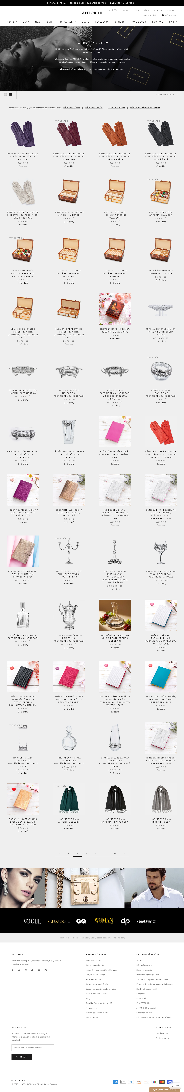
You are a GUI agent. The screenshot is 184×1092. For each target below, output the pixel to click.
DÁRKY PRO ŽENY (71, 107)
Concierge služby (144, 1012)
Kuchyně (157, 22)
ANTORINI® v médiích (146, 1008)
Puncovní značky (93, 979)
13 (115, 853)
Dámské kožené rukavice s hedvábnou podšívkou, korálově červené (161, 454)
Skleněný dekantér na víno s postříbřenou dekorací (115, 638)
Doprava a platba (93, 960)
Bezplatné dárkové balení (147, 974)
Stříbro (120, 22)
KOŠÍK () (171, 15)
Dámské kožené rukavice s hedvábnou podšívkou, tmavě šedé (161, 157)
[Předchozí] (59, 853)
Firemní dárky (142, 998)
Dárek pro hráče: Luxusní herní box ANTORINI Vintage (23, 273)
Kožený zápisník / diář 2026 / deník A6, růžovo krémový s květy (69, 699)
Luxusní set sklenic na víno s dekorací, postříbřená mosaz (161, 574)
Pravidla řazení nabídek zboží (99, 1003)
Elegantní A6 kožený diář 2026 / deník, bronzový (69, 513)
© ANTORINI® (18, 1080)
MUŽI (38, 22)
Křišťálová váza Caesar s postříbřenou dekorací (69, 454)
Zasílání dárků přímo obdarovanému (152, 979)
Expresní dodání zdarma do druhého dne (154, 984)
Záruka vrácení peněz (95, 974)
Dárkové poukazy (144, 965)
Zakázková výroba (144, 970)
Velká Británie (162, 1033)
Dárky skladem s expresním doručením (153, 1017)
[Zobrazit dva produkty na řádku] (5, 94)
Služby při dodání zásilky (147, 989)
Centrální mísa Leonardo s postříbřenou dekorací (161, 393)
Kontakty (172, 10)
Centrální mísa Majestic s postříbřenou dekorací (23, 454)
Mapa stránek (92, 1017)
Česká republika (163, 1038)
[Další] (124, 853)
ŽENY (26, 22)
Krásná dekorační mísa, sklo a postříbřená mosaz (161, 332)
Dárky (173, 22)
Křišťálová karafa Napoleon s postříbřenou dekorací (69, 761)
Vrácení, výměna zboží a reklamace (101, 970)
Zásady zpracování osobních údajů (101, 989)
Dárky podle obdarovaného (103, 937)
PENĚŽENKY (102, 22)
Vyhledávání (149, 15)
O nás (136, 10)
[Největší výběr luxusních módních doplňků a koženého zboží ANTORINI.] (92, 13)
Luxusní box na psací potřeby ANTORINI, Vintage (115, 273)
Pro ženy (121, 937)
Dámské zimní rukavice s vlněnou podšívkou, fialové (23, 157)
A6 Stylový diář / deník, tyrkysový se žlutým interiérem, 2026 (161, 699)
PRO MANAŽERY (67, 22)
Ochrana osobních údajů (97, 984)
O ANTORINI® (143, 1003)
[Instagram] (26, 970)
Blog (88, 998)
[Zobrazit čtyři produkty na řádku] (10, 94)
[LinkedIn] (46, 970)
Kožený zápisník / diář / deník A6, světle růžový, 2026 (115, 454)
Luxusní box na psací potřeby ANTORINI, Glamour (69, 273)
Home (125, 10)
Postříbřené (78, 937)
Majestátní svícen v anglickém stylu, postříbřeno (69, 574)
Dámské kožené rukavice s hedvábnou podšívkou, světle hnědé (115, 157)
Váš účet (114, 10)
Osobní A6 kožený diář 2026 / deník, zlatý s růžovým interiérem (23, 822)
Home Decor (138, 22)
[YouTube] (39, 970)
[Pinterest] (32, 970)
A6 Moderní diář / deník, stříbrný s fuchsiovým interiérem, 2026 (161, 761)
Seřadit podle (166, 95)
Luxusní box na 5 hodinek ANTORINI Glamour (115, 215)
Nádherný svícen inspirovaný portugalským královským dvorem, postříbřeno (115, 577)
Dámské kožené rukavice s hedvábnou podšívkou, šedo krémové (23, 215)
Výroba (158, 10)
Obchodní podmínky (95, 965)
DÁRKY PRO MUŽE (93, 107)
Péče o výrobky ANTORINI (98, 993)
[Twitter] (19, 970)
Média (147, 10)
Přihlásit (22, 1057)
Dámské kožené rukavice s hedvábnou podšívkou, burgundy (69, 157)
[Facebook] (13, 970)
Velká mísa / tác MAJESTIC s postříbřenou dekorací (69, 393)
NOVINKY (12, 22)
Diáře (85, 22)
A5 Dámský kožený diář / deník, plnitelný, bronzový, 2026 (23, 574)
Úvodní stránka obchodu (97, 1012)
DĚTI (49, 22)
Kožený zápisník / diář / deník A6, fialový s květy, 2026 (23, 513)
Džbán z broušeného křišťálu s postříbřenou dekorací (69, 638)
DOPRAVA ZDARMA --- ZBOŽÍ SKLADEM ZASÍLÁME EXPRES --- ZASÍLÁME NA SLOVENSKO (92, 3)
